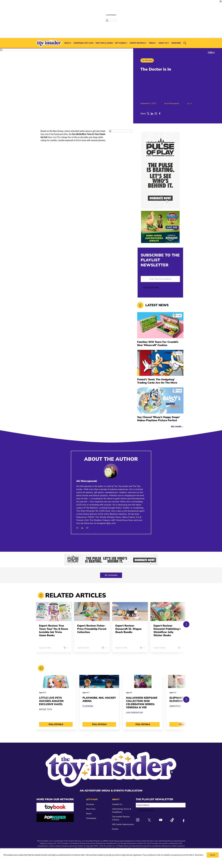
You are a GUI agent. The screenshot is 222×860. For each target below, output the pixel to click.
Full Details (56, 724)
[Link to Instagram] (138, 820)
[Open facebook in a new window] (159, 113)
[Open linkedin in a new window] (152, 113)
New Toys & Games (104, 43)
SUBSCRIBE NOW (151, 287)
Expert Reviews (137, 43)
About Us (162, 43)
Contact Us (117, 804)
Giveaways (91, 818)
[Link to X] (149, 819)
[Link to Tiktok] (172, 820)
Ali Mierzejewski (173, 103)
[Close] (220, 1)
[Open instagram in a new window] (155, 113)
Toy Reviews (147, 60)
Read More (199, 855)
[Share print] (211, 52)
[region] (111, 854)
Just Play (57, 137)
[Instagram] (77, 528)
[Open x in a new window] (148, 113)
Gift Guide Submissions (123, 824)
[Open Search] (185, 43)
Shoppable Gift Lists (84, 43)
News (67, 43)
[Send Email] (87, 528)
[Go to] (54, 613)
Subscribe (176, 43)
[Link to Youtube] (161, 820)
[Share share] (213, 52)
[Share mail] (209, 52)
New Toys (90, 809)
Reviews (90, 804)
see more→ (177, 426)
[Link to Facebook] (184, 821)
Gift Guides (120, 43)
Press (151, 43)
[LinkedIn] (82, 528)
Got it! (212, 855)
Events (115, 829)
